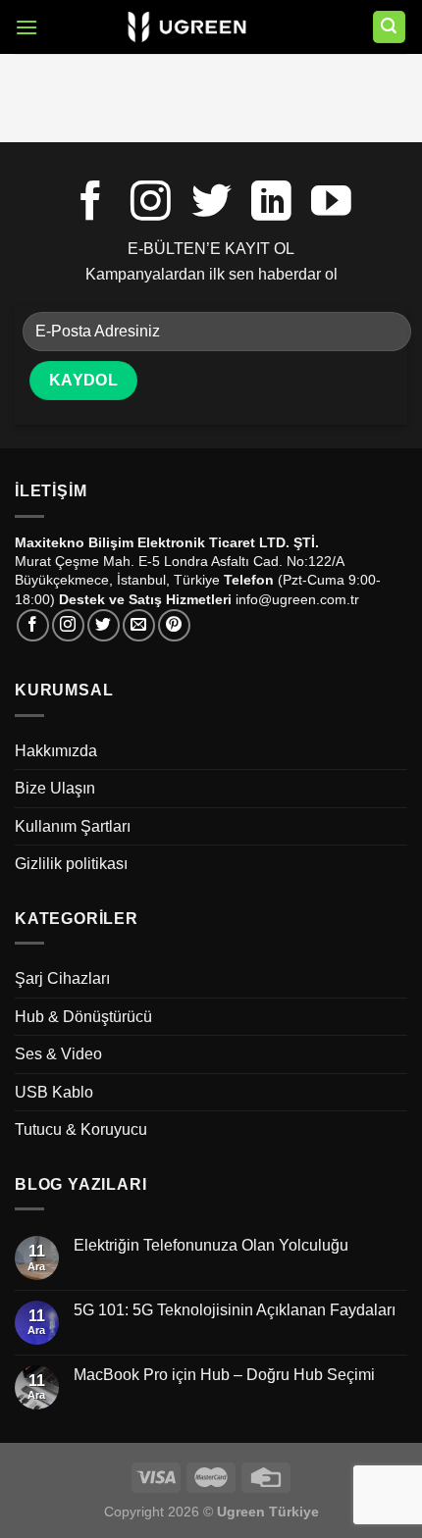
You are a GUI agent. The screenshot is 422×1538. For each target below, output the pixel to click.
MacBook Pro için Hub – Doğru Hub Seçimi (224, 1374)
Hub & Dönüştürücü (83, 1016)
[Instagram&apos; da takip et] (151, 204)
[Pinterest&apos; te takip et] (174, 625)
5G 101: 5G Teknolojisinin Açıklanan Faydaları (235, 1310)
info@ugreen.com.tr (297, 599)
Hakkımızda (56, 751)
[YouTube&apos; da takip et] (331, 204)
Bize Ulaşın (55, 788)
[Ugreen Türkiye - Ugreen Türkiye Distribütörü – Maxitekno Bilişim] (187, 27)
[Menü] (26, 27)
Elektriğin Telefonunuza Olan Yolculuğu (211, 1245)
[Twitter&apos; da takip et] (211, 204)
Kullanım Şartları (73, 826)
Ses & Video (58, 1054)
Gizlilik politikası (71, 863)
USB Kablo (54, 1092)
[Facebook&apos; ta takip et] (91, 204)
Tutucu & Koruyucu (81, 1129)
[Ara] (389, 27)
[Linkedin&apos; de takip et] (271, 204)
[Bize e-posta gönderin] (139, 625)
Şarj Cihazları (62, 978)
